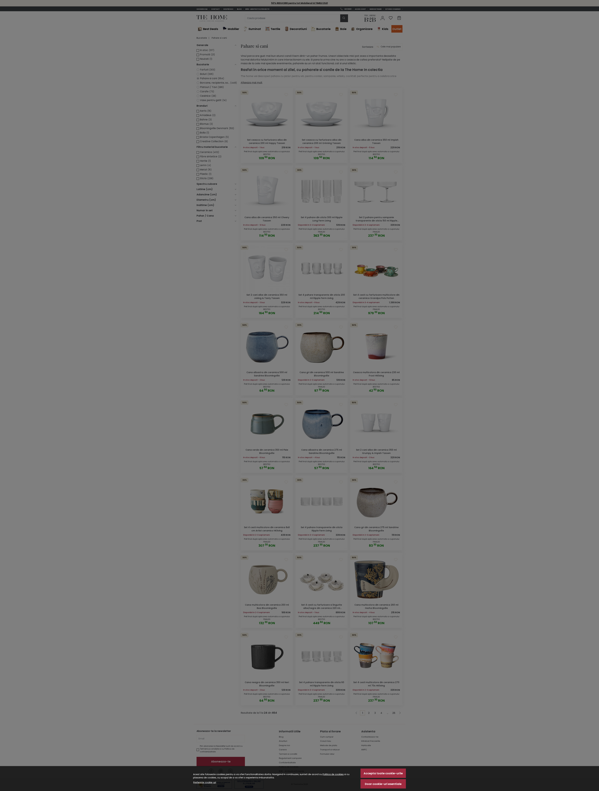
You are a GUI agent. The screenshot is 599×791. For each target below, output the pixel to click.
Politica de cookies (333, 774)
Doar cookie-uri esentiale (383, 784)
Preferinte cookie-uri (204, 782)
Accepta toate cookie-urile (383, 773)
